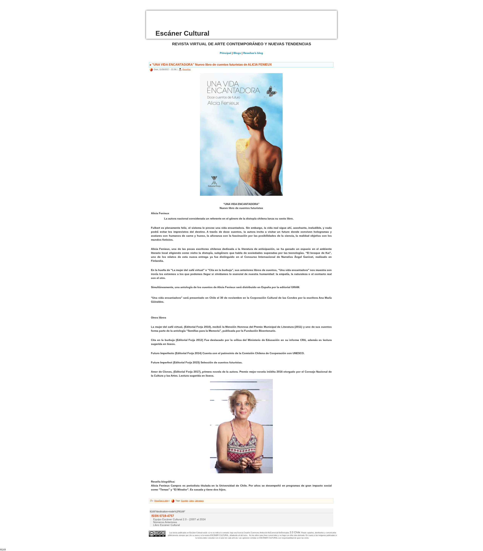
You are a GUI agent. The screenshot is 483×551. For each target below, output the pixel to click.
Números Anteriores (165, 522)
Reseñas (186, 69)
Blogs (237, 52)
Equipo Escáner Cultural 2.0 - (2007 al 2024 (179, 519)
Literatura (199, 501)
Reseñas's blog (253, 52)
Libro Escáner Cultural (166, 524)
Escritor (184, 501)
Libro (191, 501)
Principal (225, 52)
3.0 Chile (295, 532)
